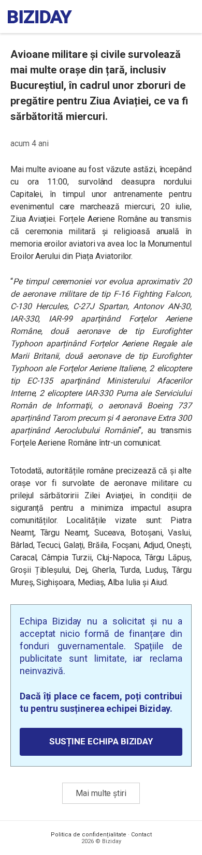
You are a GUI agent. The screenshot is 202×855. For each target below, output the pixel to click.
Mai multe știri (101, 793)
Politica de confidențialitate (88, 834)
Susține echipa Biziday (101, 741)
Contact (141, 834)
